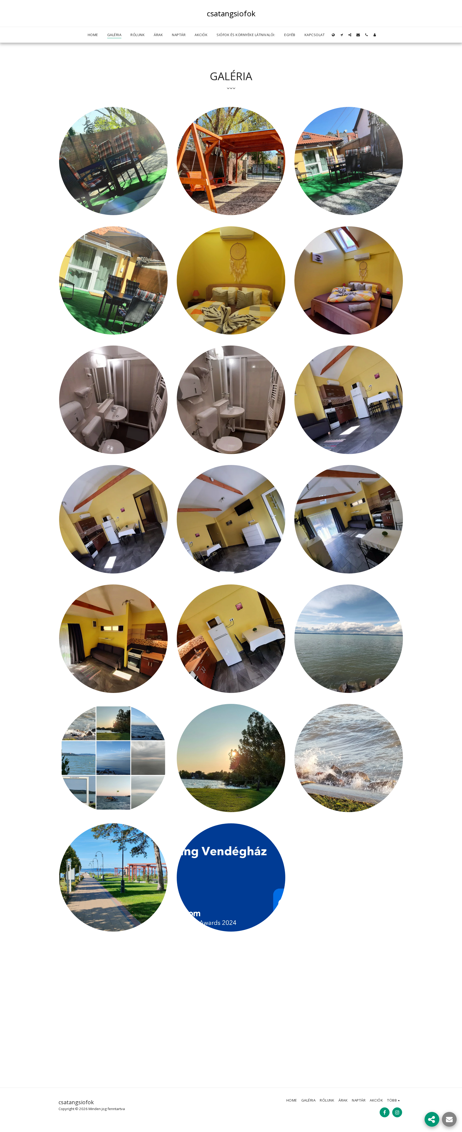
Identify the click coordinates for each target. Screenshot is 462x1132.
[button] (341, 35)
